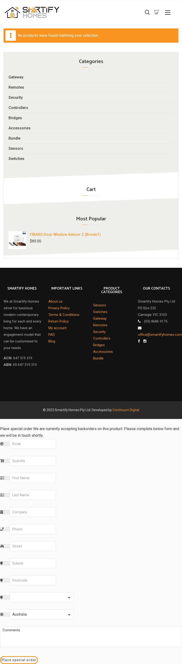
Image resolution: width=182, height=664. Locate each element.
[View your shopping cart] (157, 12)
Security (16, 97)
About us (55, 301)
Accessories (20, 128)
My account (57, 328)
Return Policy (58, 321)
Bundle (14, 138)
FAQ (51, 334)
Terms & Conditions (63, 315)
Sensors (16, 148)
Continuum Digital (126, 410)
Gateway (16, 77)
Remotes (16, 87)
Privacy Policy (59, 308)
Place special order (18, 660)
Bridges (15, 118)
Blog (51, 341)
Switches (16, 158)
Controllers (18, 107)
